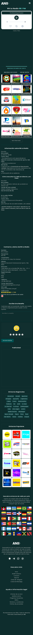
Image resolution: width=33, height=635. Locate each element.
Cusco (14, 401)
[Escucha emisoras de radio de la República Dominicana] (19, 513)
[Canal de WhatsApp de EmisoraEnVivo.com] (18, 558)
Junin (18, 404)
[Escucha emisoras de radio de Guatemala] (3, 528)
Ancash (18, 396)
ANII (25, 614)
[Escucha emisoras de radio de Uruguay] (19, 523)
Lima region (15, 409)
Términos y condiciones (16, 602)
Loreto (23, 409)
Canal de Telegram (16, 579)
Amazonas (11, 396)
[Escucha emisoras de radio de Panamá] (19, 528)
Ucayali (27, 417)
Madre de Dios (12, 411)
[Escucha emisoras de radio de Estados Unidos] (29, 528)
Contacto (16, 575)
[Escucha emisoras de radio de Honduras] (8, 528)
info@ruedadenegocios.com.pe (10, 285)
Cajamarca (24, 399)
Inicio (16, 572)
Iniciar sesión (24, 72)
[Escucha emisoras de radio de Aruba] (14, 508)
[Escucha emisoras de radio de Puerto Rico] (3, 523)
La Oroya (16, 406)
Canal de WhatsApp (16, 581)
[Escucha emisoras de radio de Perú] (29, 518)
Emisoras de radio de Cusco (16, 68)
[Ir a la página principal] (16, 544)
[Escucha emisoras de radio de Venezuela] (24, 523)
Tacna (14, 417)
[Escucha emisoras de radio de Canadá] (24, 528)
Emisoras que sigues (10, 72)
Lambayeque (24, 406)
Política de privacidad (16, 604)
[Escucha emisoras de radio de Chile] (29, 508)
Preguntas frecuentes (16, 598)
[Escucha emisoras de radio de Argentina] (8, 508)
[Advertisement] (16, 48)
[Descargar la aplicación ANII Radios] (9, 558)
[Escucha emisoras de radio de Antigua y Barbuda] (3, 508)
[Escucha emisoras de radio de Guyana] (14, 518)
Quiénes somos (16, 596)
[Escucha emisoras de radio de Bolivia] (19, 508)
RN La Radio (16, 8)
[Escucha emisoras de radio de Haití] (19, 533)
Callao (9, 401)
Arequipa (8, 399)
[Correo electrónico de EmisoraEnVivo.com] (22, 558)
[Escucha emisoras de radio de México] (3, 533)
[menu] (29, 3)
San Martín (7, 417)
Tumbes (20, 417)
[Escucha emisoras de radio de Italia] (19, 518)
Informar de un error (16, 594)
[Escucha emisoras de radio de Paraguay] (24, 518)
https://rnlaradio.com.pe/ (9, 288)
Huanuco (9, 404)
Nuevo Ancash (9, 414)
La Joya (24, 404)
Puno (26, 414)
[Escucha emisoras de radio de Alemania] (24, 513)
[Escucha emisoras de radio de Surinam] (14, 523)
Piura (22, 414)
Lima (9, 409)
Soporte (16, 577)
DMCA (16, 600)
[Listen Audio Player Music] (22, 26)
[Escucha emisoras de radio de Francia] (8, 518)
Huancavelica (22, 401)
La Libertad (8, 406)
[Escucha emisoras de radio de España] (3, 518)
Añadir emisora (16, 574)
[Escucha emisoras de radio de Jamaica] (24, 533)
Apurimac (24, 396)
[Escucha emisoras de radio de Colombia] (3, 513)
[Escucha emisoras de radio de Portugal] (8, 523)
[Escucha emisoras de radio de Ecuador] (29, 513)
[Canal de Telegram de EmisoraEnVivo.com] (14, 558)
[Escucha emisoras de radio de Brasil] (24, 508)
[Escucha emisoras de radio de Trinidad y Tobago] (29, 533)
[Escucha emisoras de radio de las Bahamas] (8, 533)
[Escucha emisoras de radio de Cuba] (14, 513)
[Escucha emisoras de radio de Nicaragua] (14, 528)
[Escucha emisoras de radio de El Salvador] (29, 523)
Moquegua (22, 411)
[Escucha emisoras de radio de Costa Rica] (8, 513)
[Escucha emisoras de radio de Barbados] (14, 533)
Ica (14, 404)
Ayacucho (16, 399)
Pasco (17, 414)
